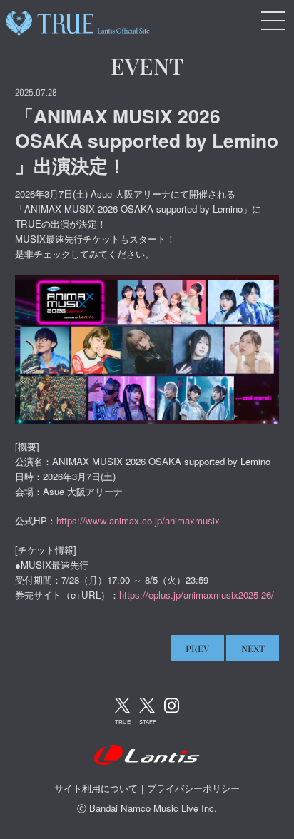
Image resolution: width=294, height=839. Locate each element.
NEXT (253, 648)
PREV (197, 648)
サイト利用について (96, 788)
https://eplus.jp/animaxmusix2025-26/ (196, 594)
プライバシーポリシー (193, 788)
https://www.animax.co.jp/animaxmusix (138, 520)
